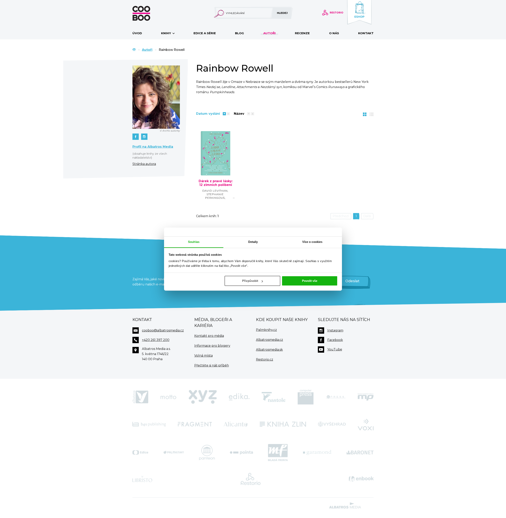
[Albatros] (140, 397)
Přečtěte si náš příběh (211, 365)
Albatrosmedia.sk (269, 349)
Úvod (137, 33)
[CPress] (335, 397)
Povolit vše (309, 280)
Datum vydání (208, 114)
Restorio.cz (264, 359)
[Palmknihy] (174, 452)
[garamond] (317, 452)
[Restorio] (250, 479)
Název (239, 114)
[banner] (147, 13)
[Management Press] (366, 397)
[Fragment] (195, 424)
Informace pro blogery (212, 346)
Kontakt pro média (209, 336)
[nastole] (273, 397)
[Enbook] (361, 479)
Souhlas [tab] (193, 241)
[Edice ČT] (140, 452)
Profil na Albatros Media (152, 147)
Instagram (335, 330)
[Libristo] (142, 479)
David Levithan (215, 190)
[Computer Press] (305, 397)
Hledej (282, 12)
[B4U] (149, 424)
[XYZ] (203, 397)
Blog (239, 33)
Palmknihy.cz (266, 330)
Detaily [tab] (253, 241)
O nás (334, 33)
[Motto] (168, 397)
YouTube (334, 349)
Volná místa (203, 355)
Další (367, 216)
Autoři (269, 33)
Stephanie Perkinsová (215, 196)
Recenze (302, 33)
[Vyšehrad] (332, 424)
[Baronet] (360, 452)
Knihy (166, 33)
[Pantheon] (207, 452)
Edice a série (205, 33)
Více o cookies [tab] (312, 241)
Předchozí (341, 216)
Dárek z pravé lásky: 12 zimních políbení (216, 183)
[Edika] (239, 397)
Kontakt (366, 33)
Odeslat (352, 281)
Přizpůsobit (250, 280)
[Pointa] (241, 452)
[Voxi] (366, 424)
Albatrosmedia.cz (269, 340)
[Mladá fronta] (278, 452)
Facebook (335, 340)
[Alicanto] (236, 424)
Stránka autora (144, 164)
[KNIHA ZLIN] (283, 424)
